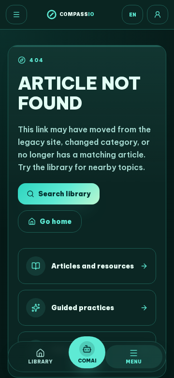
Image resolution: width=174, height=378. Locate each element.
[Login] (157, 14)
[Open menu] (16, 14)
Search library (64, 193)
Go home (56, 221)
